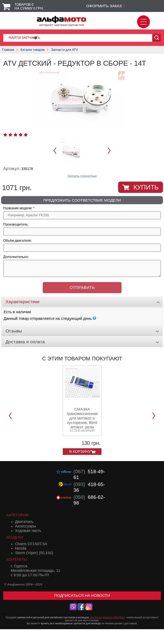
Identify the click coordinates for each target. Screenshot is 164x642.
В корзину (80, 451)
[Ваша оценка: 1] (5, 135)
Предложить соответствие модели (82, 200)
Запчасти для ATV (64, 49)
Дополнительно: (16, 257)
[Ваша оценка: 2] (10, 135)
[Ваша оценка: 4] (21, 135)
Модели (14, 537)
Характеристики (23, 301)
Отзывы (14, 330)
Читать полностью (82, 176)
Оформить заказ (104, 6)
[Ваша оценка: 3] (15, 135)
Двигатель (24, 522)
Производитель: (15, 224)
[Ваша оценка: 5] (26, 135)
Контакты (16, 559)
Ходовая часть (28, 530)
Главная (8, 49)
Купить (146, 187)
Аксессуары (25, 526)
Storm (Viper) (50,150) (34, 553)
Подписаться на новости (82, 595)
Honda (20, 548)
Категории (17, 515)
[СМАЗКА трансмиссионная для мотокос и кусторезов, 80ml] (82, 396)
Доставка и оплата (25, 341)
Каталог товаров (32, 49)
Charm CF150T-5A (31, 544)
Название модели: (17, 208)
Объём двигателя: (17, 240)
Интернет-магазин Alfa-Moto (107, 617)
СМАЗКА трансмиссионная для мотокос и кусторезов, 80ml (82, 416)
